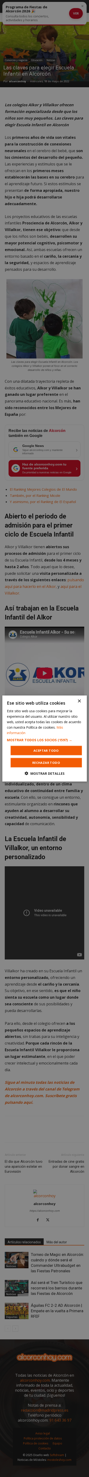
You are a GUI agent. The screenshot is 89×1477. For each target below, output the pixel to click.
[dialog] (44, 738)
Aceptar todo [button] (46, 750)
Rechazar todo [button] (46, 762)
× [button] (79, 701)
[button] (44, 740)
